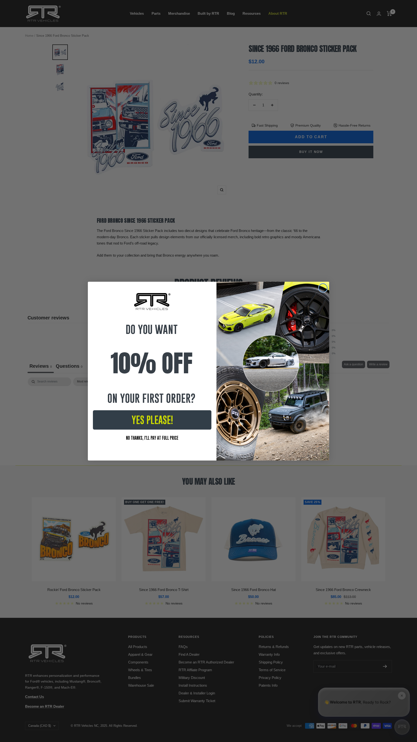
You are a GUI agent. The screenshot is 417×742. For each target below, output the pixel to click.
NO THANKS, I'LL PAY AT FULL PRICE (152, 437)
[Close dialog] (323, 288)
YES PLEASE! (152, 419)
